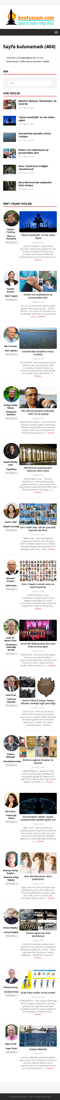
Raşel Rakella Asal (10, 463)
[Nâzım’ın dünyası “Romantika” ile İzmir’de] (9, 107)
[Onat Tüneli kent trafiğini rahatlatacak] (9, 172)
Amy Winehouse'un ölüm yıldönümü (38, 878)
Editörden (11, 585)
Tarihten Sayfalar (11, 700)
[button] (55, 32)
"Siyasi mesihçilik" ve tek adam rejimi (38, 236)
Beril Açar (10, 811)
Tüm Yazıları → (11, 242)
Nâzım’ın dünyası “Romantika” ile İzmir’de (37, 102)
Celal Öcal (10, 695)
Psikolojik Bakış (11, 817)
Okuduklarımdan (12, 761)
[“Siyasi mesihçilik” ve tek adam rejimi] (9, 123)
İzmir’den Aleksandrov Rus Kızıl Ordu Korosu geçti (38, 645)
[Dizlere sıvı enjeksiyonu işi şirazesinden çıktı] (9, 156)
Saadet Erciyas (10, 290)
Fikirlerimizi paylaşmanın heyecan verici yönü (38, 469)
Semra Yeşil (11, 521)
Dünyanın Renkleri (11, 413)
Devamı (38, 259)
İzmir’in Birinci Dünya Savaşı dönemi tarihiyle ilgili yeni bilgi (38, 702)
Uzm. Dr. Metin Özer (10, 639)
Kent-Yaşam (11, 295)
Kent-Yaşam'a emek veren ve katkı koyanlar (38, 586)
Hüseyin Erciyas (10, 579)
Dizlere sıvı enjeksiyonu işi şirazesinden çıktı (33, 151)
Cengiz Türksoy (10, 230)
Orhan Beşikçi (10, 927)
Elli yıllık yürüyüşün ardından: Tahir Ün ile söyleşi (38, 412)
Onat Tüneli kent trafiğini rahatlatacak (33, 168)
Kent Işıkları (11, 350)
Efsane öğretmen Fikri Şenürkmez (38, 935)
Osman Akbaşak (10, 755)
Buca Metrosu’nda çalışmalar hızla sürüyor (35, 184)
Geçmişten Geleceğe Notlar (11, 647)
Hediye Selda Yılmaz (10, 406)
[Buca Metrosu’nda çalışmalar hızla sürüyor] (9, 188)
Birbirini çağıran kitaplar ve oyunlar (38, 761)
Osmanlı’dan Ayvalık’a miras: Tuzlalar (34, 135)
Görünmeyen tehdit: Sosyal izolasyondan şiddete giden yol (38, 818)
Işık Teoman (10, 346)
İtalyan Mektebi (38, 1049)
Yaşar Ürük (10, 1043)
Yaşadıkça (11, 469)
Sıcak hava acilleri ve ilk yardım (38, 992)
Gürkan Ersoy (11, 987)
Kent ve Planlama (11, 237)
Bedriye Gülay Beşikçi (10, 872)
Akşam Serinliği (11, 526)
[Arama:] (30, 83)
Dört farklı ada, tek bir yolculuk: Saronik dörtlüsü (38, 529)
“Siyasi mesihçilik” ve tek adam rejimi (36, 119)
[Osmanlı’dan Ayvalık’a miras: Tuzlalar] (9, 139)
